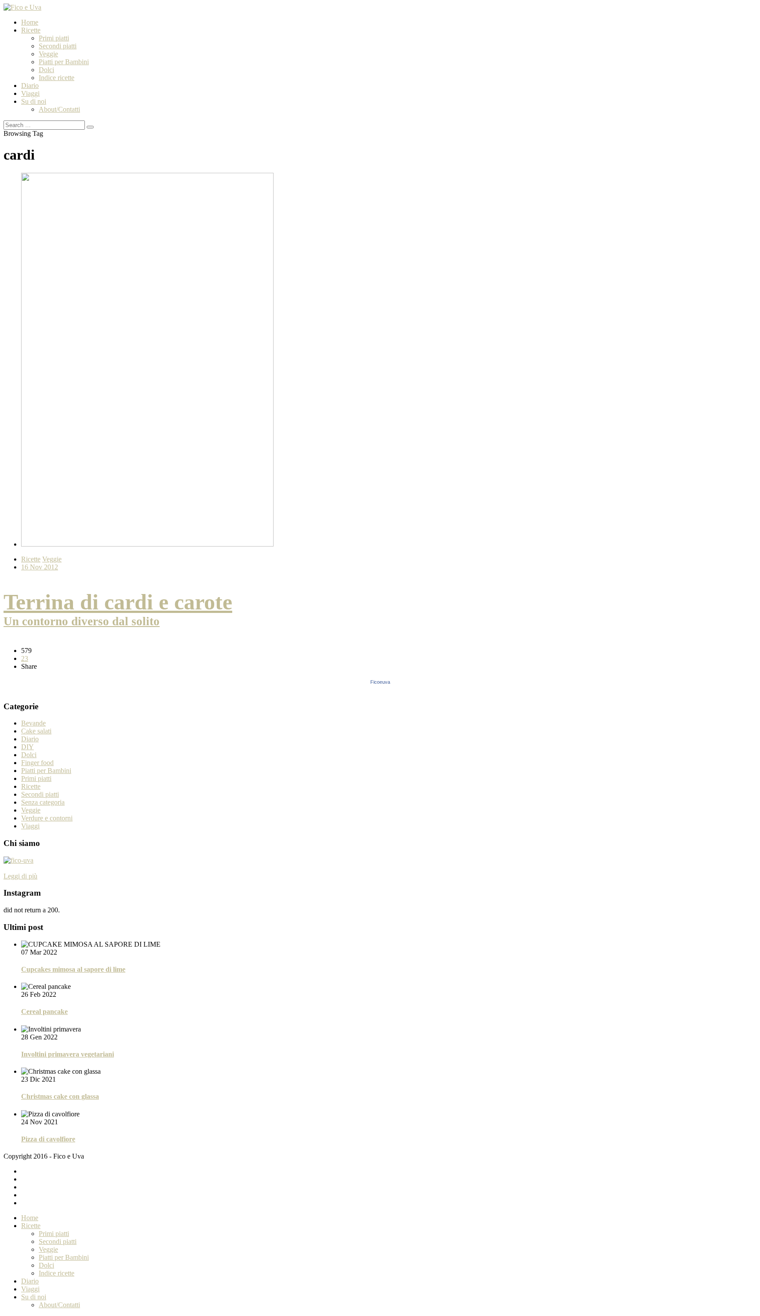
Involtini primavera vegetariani (67, 1054)
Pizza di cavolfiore (48, 1139)
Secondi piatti (58, 46)
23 (24, 658)
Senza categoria (43, 802)
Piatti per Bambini (64, 62)
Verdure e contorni (47, 818)
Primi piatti (54, 38)
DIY (27, 747)
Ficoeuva (380, 682)
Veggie (48, 54)
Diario (30, 85)
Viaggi (30, 93)
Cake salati (36, 731)
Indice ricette (56, 77)
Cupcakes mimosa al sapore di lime (73, 969)
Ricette (30, 30)
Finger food (37, 762)
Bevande (33, 723)
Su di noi (33, 101)
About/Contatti (59, 109)
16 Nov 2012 (39, 567)
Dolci (46, 69)
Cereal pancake (44, 1011)
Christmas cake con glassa (60, 1096)
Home (29, 22)
